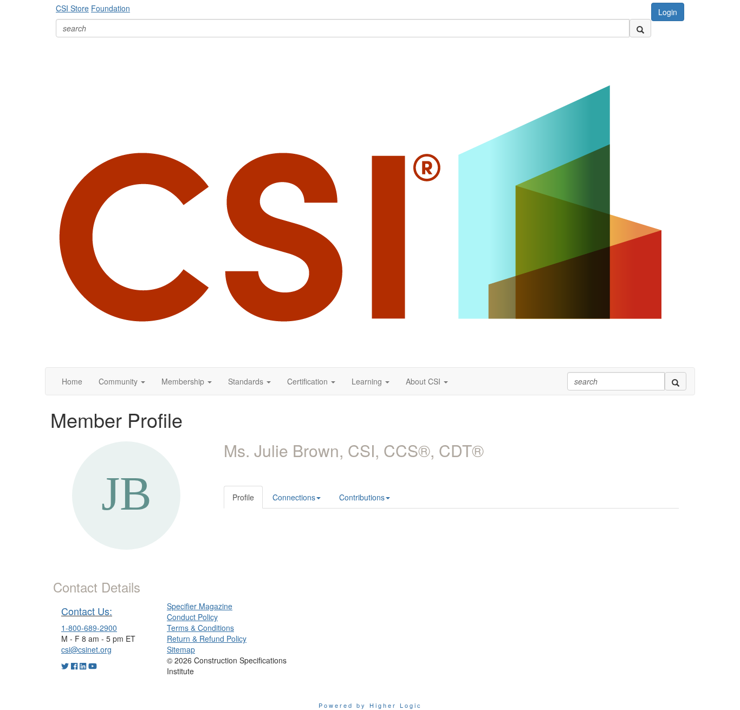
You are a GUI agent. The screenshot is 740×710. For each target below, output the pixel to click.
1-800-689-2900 (89, 627)
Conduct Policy (192, 616)
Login (667, 11)
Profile (243, 497)
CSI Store (72, 8)
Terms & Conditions (200, 627)
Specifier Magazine (199, 606)
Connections (293, 497)
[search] (640, 28)
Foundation (110, 8)
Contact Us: (86, 611)
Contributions (362, 497)
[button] (121, 381)
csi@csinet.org (86, 649)
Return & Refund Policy (206, 638)
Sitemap (181, 649)
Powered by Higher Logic (370, 705)
